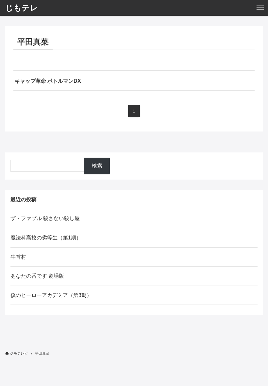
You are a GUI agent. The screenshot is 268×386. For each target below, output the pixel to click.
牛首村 (18, 257)
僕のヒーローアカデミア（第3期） (51, 295)
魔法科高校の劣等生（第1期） (45, 237)
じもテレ (21, 8)
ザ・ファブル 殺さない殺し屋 (45, 218)
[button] (260, 8)
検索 (97, 165)
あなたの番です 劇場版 (37, 276)
